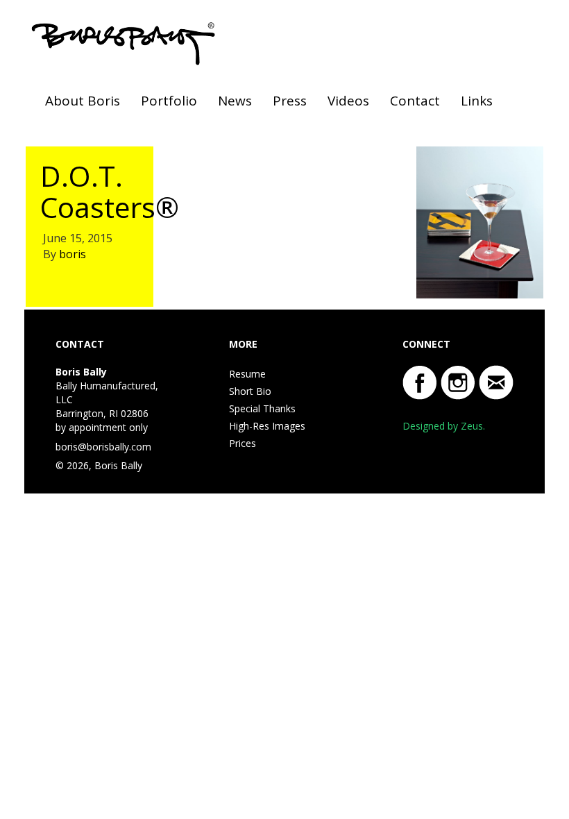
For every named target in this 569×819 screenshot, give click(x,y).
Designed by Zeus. (443, 425)
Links (477, 101)
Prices (242, 443)
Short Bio (250, 391)
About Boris (82, 101)
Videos (348, 101)
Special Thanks (262, 408)
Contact (415, 101)
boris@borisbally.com (103, 446)
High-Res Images (267, 425)
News (235, 101)
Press (290, 101)
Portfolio (169, 101)
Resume (247, 373)
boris (72, 254)
